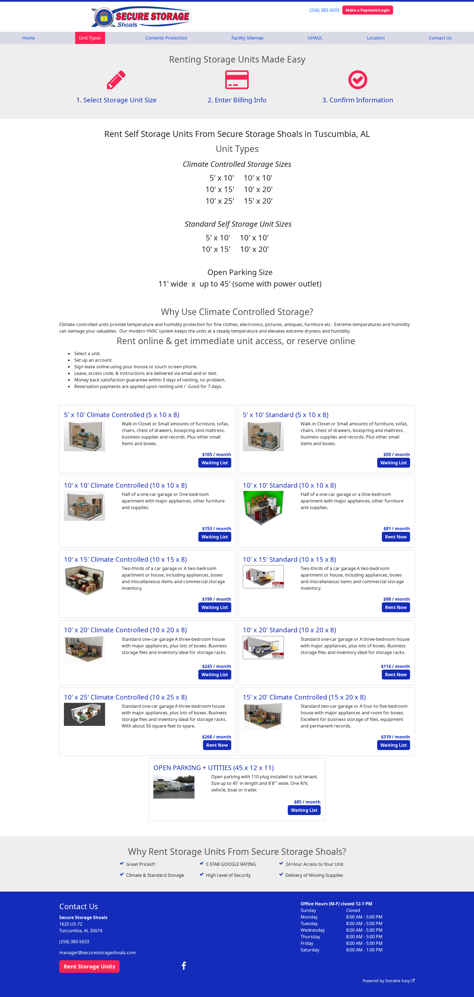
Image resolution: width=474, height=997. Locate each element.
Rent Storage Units (89, 966)
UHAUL (315, 38)
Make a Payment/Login (368, 10)
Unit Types (90, 38)
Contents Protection (166, 38)
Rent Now (396, 537)
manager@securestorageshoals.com (97, 953)
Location (376, 38)
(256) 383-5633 (324, 10)
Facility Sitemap (248, 38)
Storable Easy (398, 980)
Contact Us (440, 38)
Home (28, 38)
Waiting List (215, 463)
